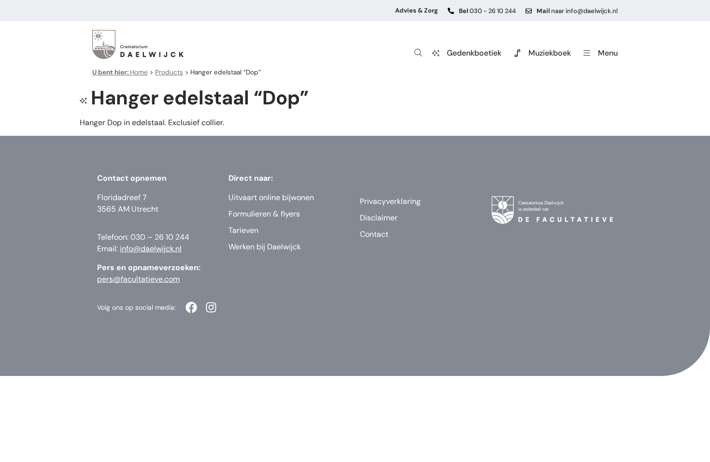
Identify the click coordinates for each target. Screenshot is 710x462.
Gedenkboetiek (474, 53)
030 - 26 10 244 (487, 11)
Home (120, 72)
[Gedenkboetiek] (436, 53)
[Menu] (587, 53)
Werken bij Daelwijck (264, 247)
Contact (374, 234)
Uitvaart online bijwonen (271, 197)
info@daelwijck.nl (151, 249)
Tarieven (243, 230)
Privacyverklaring (390, 201)
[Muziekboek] (517, 53)
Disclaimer (379, 218)
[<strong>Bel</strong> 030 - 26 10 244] (451, 11)
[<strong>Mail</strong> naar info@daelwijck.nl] (528, 11)
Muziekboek (549, 53)
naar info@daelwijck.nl (577, 11)
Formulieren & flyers (264, 214)
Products (169, 72)
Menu (608, 53)
